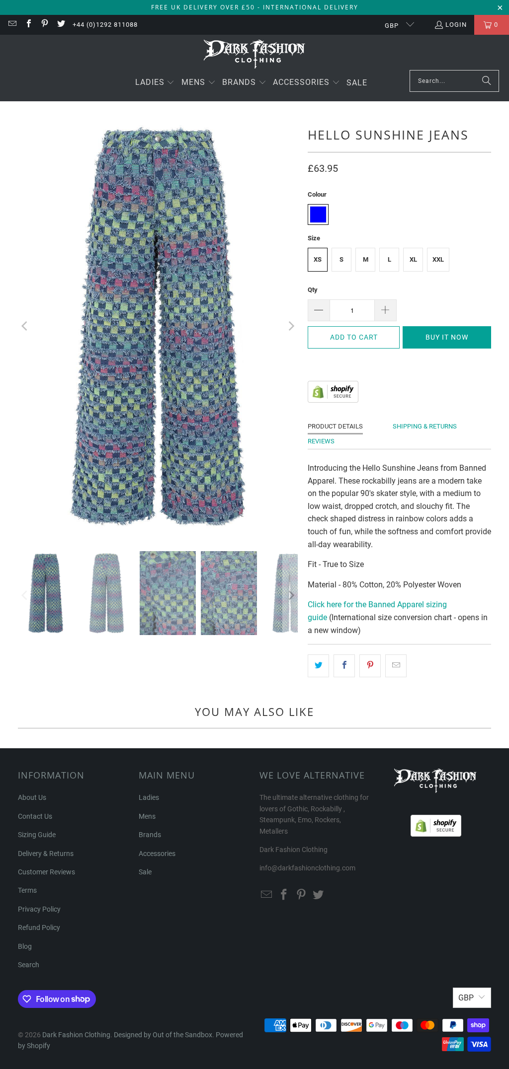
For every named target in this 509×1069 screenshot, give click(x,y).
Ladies (149, 797)
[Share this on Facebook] (344, 665)
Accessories (157, 853)
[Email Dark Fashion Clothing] (11, 24)
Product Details (335, 426)
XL (413, 259)
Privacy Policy (39, 909)
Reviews (321, 441)
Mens (147, 816)
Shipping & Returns (425, 426)
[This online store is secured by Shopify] (333, 400)
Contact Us (35, 816)
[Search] (486, 81)
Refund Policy (39, 927)
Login (456, 24)
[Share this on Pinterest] (370, 665)
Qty (313, 289)
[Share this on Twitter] (318, 665)
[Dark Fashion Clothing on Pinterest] (44, 24)
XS (318, 259)
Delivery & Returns (46, 853)
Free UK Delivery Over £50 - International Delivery (254, 7)
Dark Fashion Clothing (76, 1035)
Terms (27, 890)
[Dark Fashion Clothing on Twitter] (60, 24)
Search (28, 965)
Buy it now (446, 337)
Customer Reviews (46, 872)
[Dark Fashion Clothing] (255, 55)
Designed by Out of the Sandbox (163, 1035)
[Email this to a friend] (396, 665)
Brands (150, 835)
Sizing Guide (37, 835)
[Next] (290, 326)
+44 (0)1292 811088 (105, 24)
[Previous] (25, 326)
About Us (32, 797)
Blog (25, 946)
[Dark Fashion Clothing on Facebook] (27, 24)
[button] (155, 83)
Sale (145, 872)
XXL (438, 259)
